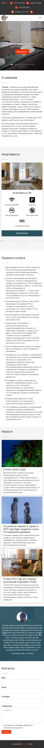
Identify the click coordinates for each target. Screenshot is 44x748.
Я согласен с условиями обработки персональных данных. (18, 726)
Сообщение (7, 706)
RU (5, 3)
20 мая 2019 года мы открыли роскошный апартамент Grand (19, 580)
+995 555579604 (19, 3)
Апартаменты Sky (22, 192)
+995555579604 (24, 7)
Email (4, 687)
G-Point (25, 744)
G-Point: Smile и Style (14, 469)
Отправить (6, 732)
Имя (3, 678)
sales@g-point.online (21, 12)
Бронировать (22, 52)
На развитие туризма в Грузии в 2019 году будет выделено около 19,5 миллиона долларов (21, 529)
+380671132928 (35, 3)
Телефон (6, 696)
